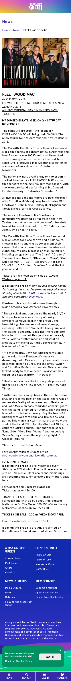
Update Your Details (47, 592)
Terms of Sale (43, 554)
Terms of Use (43, 559)
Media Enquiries (14, 587)
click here (35, 296)
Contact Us (42, 568)
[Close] (60, 650)
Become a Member (46, 587)
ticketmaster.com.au (24, 521)
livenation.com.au (46, 455)
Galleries (10, 597)
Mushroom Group (45, 564)
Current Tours (13, 558)
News (17, 30)
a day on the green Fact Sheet (18, 603)
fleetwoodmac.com (15, 455)
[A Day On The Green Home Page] (35, 6)
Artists (8, 567)
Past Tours (11, 563)
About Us (10, 572)
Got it (50, 656)
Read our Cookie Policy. (19, 661)
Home (6, 30)
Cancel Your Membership (50, 597)
